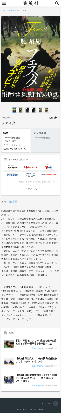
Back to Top (50, 403)
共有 (51, 118)
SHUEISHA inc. (23, 409)
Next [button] (57, 59)
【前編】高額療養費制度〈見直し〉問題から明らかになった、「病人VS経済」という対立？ (36, 378)
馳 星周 (13, 201)
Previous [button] (3, 59)
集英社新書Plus (38, 348)
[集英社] (30, 3)
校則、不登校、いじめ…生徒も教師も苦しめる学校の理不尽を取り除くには (36, 342)
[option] (30, 59)
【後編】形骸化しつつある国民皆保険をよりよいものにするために (36, 360)
